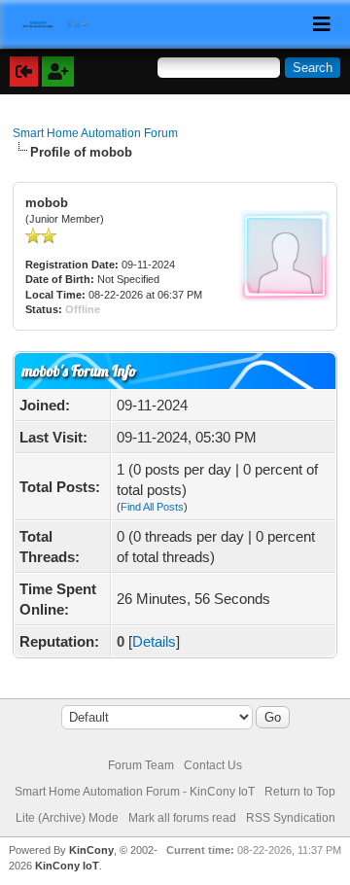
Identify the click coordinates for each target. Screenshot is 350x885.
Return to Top (299, 791)
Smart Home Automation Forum (95, 133)
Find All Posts (152, 507)
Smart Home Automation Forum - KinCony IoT (135, 791)
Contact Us (213, 765)
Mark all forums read (182, 818)
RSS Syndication (290, 818)
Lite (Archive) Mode (67, 818)
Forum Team (141, 765)
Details (154, 641)
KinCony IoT (67, 865)
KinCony (91, 850)
